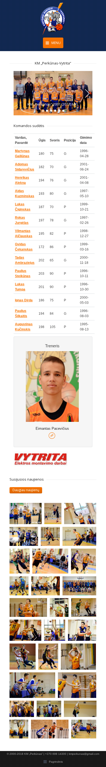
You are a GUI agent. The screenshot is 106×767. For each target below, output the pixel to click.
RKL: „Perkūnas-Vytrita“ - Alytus (64, 608)
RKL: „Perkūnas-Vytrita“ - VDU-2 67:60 (24, 711)
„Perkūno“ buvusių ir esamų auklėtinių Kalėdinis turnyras (79, 586)
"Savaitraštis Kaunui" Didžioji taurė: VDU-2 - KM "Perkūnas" (24, 653)
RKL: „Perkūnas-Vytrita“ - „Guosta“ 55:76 (24, 559)
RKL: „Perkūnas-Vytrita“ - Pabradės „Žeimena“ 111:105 (77, 682)
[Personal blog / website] (51, 435)
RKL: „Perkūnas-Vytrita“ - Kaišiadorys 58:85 (25, 630)
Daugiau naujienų (26, 490)
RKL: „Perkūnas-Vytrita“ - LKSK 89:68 (32, 682)
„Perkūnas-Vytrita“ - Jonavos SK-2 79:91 (58, 630)
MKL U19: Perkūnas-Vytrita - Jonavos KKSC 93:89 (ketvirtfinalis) (25, 513)
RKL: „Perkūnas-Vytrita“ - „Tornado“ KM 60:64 (24, 586)
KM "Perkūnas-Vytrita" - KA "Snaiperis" (82, 630)
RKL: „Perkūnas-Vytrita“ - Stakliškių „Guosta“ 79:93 (85, 608)
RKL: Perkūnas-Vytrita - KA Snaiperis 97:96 (79, 537)
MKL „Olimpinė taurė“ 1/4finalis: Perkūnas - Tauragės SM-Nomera (53, 653)
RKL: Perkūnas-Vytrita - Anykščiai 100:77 (24, 537)
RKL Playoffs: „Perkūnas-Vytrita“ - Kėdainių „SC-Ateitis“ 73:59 (78, 653)
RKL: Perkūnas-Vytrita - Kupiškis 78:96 (80, 513)
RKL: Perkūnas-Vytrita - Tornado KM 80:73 (55, 537)
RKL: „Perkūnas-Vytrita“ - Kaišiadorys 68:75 (46, 586)
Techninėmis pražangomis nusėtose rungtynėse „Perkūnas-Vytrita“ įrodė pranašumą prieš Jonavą (80, 711)
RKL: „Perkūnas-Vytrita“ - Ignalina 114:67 (51, 711)
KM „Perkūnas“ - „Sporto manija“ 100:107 (50, 730)
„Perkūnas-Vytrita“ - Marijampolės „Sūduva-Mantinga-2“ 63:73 (85, 730)
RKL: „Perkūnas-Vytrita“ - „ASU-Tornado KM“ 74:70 (28, 608)
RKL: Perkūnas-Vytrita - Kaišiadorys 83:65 (50, 559)
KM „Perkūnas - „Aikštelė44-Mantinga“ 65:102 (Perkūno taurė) (85, 559)
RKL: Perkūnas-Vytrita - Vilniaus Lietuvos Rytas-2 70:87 (59, 513)
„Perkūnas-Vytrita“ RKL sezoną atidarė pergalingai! (24, 730)
